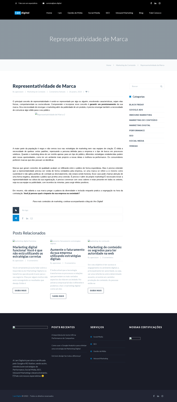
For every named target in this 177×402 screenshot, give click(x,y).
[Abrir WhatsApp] (170, 395)
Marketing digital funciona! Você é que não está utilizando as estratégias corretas (28, 251)
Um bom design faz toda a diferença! (66, 356)
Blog (141, 13)
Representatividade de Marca (44, 86)
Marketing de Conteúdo (126, 65)
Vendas (133, 146)
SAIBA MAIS (21, 290)
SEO (108, 13)
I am (60, 13)
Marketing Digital (139, 125)
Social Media (94, 13)
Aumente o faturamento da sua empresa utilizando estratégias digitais (67, 254)
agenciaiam (19, 92)
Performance (137, 130)
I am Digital (17, 396)
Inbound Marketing (124, 13)
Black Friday (136, 105)
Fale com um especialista (28, 3)
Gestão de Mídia (75, 13)
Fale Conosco (155, 13)
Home (49, 13)
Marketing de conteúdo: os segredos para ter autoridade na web (105, 250)
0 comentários (32, 261)
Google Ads (136, 110)
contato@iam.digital (53, 3)
